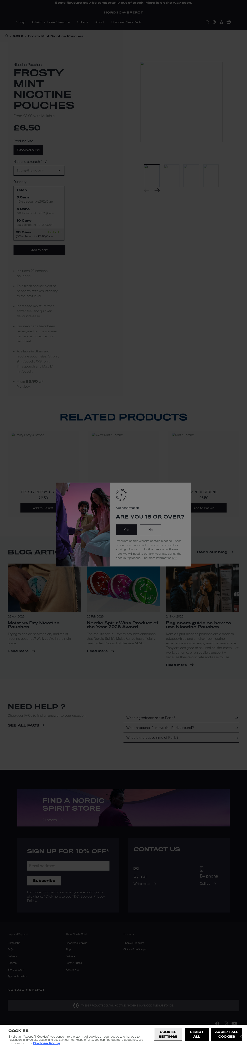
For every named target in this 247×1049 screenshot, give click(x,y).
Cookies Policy (46, 1043)
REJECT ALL (197, 1034)
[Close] (241, 1036)
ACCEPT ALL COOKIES (226, 1034)
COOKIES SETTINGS (168, 1034)
